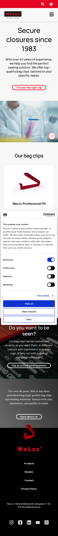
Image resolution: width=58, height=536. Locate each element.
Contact (29, 480)
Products (29, 463)
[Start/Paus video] (51, 136)
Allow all (29, 304)
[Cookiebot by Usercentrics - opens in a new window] (43, 215)
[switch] (51, 268)
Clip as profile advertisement (29, 365)
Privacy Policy (29, 488)
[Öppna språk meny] (51, 4)
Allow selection (29, 311)
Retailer (29, 471)
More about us (29, 416)
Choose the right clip (29, 87)
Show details (43, 295)
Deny (29, 319)
